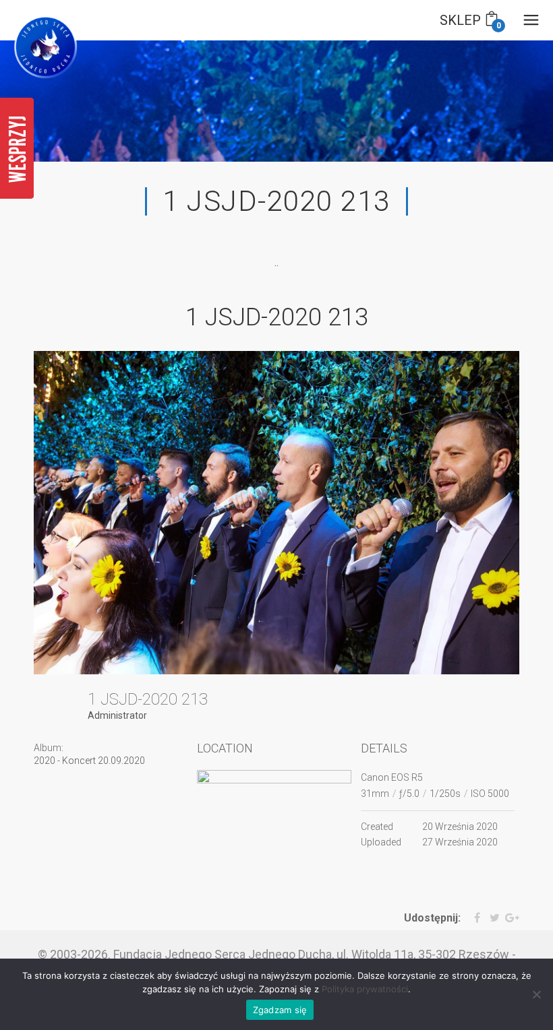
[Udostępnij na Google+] (510, 918)
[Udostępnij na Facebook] (471, 918)
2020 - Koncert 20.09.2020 (89, 760)
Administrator (117, 715)
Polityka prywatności (365, 989)
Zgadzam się (280, 1009)
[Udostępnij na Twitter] (491, 918)
